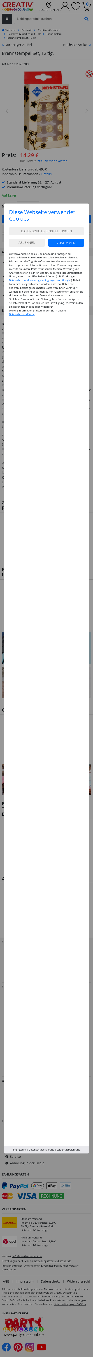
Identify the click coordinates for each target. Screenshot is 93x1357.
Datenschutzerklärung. (22, 314)
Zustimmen (66, 243)
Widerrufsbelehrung (68, 1149)
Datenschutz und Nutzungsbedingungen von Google (39, 280)
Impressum (19, 1149)
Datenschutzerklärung (41, 1149)
